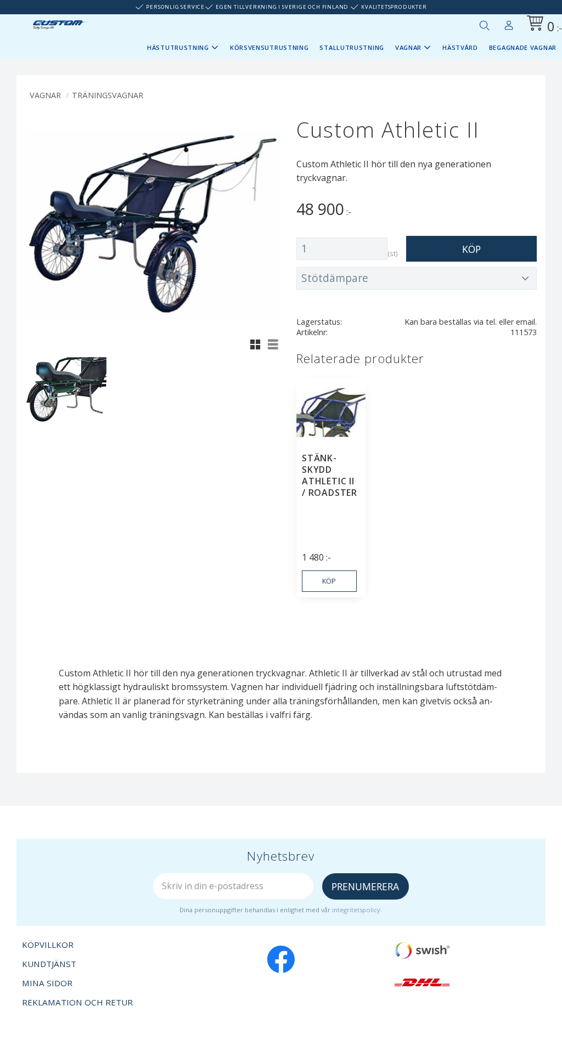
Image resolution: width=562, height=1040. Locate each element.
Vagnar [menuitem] (408, 47)
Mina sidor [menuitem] (508, 23)
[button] (484, 25)
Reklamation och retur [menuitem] (77, 1002)
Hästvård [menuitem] (460, 47)
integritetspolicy (356, 910)
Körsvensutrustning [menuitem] (269, 47)
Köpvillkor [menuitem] (48, 944)
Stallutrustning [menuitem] (351, 47)
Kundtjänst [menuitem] (49, 963)
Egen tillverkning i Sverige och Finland (282, 6)
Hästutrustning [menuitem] (178, 47)
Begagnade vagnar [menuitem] (523, 47)
